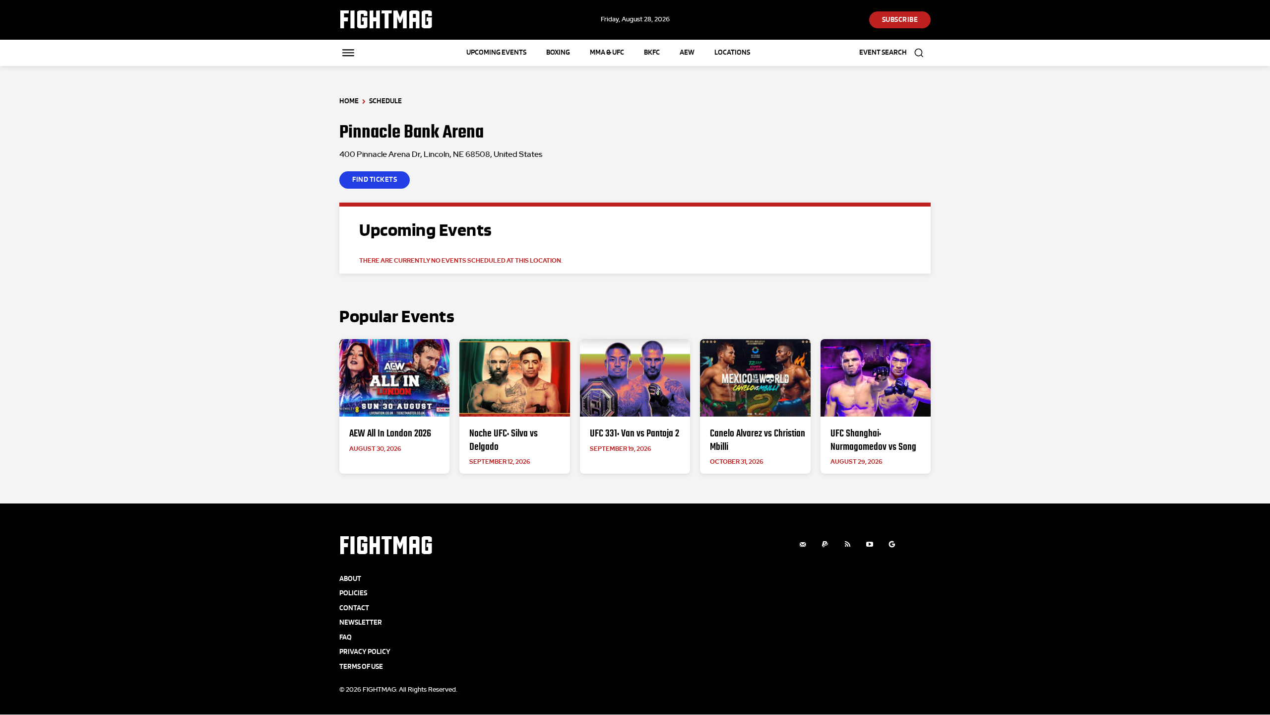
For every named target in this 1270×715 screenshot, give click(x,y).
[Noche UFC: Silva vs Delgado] (514, 378)
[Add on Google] (892, 544)
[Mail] (803, 544)
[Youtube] (870, 544)
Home (349, 101)
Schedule (385, 101)
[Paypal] (825, 544)
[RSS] (847, 544)
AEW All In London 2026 (390, 433)
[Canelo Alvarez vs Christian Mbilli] (755, 378)
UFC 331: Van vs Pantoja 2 (634, 433)
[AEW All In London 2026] (394, 378)
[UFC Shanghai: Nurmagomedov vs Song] (876, 378)
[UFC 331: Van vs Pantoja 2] (635, 378)
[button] (895, 53)
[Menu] (348, 52)
